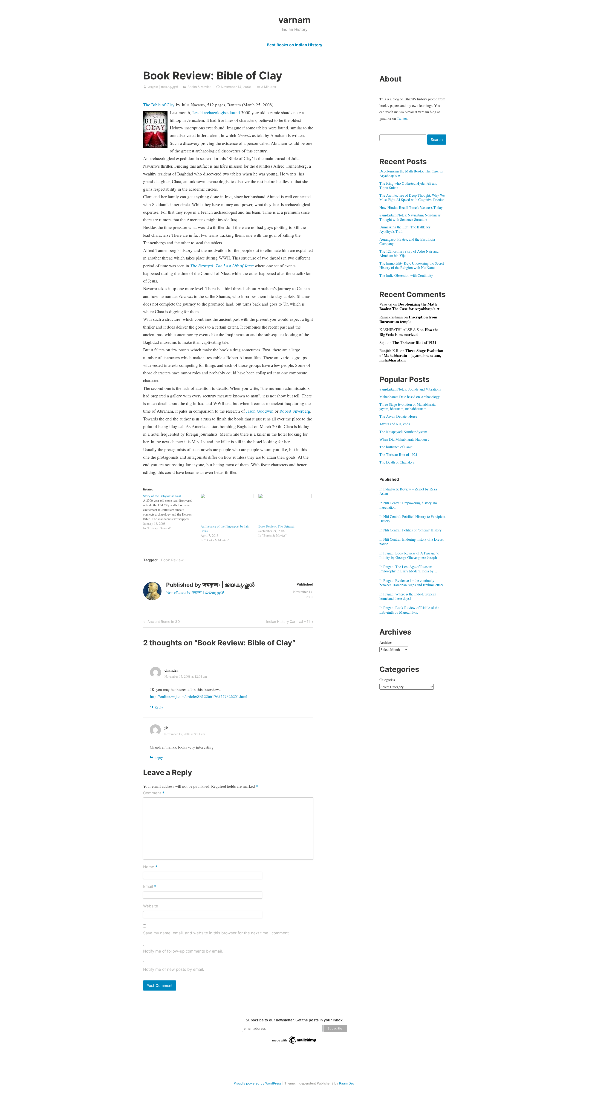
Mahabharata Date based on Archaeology (409, 396)
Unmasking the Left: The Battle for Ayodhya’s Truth (404, 229)
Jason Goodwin (260, 411)
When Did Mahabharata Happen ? (404, 439)
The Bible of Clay (159, 105)
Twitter (402, 118)
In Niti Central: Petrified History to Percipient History (412, 518)
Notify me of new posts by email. (173, 969)
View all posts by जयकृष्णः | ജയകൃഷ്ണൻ (194, 592)
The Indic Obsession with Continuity (406, 275)
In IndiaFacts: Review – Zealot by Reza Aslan (408, 491)
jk (166, 728)
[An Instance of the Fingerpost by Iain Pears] (227, 509)
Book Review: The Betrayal (276, 526)
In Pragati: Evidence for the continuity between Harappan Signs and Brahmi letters (411, 582)
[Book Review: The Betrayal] (285, 509)
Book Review (172, 560)
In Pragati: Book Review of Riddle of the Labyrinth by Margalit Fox (409, 609)
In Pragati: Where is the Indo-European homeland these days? (407, 596)
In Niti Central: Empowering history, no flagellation (408, 505)
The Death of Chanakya (396, 462)
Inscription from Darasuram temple (408, 319)
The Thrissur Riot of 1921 (414, 342)
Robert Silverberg (295, 411)
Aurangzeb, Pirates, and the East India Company (407, 241)
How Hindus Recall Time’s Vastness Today (411, 207)
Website (150, 906)
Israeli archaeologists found (216, 112)
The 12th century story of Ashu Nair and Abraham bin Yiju (409, 253)
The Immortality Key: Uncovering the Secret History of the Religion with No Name (411, 265)
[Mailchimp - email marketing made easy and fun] (294, 1044)
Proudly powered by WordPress (257, 1083)
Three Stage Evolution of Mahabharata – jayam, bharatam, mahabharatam (411, 355)
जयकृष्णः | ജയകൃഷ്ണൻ (163, 87)
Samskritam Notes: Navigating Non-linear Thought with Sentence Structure (409, 217)
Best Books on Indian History (294, 45)
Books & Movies (199, 87)
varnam (294, 20)
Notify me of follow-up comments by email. (183, 951)
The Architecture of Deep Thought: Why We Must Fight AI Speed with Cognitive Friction (412, 197)
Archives (385, 642)
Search (437, 139)
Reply (159, 707)
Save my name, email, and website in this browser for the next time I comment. (216, 933)
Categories (387, 679)
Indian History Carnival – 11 (288, 622)
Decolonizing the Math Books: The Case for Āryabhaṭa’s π (411, 173)
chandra (172, 670)
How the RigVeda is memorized (409, 332)
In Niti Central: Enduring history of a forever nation (411, 541)
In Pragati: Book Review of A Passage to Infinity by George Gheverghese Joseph (409, 555)
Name (150, 867)
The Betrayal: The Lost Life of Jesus (222, 265)
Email (149, 886)
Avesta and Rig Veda (394, 423)
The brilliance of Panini (396, 446)
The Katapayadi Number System (403, 431)
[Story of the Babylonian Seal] (172, 512)
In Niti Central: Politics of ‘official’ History (410, 530)
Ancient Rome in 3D (163, 622)
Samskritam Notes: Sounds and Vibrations (410, 389)
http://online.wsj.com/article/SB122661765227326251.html (198, 696)
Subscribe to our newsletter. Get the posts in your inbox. (295, 1020)
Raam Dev (347, 1083)
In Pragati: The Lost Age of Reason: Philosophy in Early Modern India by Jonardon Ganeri (406, 568)
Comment (154, 793)
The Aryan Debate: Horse (398, 416)
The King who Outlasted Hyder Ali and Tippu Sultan (408, 185)
